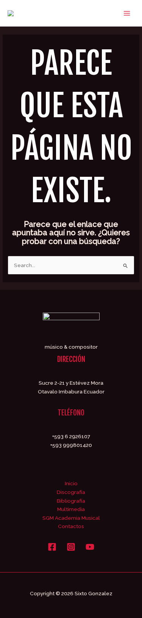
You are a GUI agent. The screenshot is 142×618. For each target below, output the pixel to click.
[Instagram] (71, 547)
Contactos (71, 526)
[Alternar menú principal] (127, 13)
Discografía (71, 492)
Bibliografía (71, 501)
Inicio (71, 483)
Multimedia (71, 509)
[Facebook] (52, 547)
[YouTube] (90, 547)
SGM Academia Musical (71, 518)
